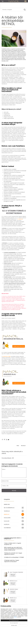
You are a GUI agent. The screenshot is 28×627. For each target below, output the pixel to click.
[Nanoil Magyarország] (14, 1)
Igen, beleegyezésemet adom (14, 620)
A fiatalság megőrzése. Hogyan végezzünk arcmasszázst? (11, 561)
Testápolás (13, 511)
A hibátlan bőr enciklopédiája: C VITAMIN (14, 557)
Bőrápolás (14, 514)
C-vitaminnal (20, 219)
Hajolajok (14, 521)
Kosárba (12, 575)
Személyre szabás (14, 625)
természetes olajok (6, 356)
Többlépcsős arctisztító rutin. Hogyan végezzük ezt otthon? (13, 553)
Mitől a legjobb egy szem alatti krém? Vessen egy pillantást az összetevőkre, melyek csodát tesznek (13, 549)
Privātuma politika (6, 606)
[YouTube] (8, 439)
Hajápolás (14, 524)
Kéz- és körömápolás (13, 507)
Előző (18, 445)
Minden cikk (7, 504)
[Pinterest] (4, 439)
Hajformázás (14, 527)
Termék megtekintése (18, 346)
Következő (23, 445)
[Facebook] (2, 439)
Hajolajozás (14, 517)
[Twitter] (6, 439)
